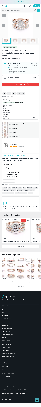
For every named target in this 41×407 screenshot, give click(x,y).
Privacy (16, 393)
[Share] (33, 88)
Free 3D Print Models (7, 334)
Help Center (5, 315)
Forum (3, 369)
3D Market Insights (7, 347)
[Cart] (24, 5)
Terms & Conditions (7, 393)
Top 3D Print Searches (8, 357)
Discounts (4, 337)
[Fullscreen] (4, 15)
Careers (4, 312)
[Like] (8, 88)
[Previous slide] (3, 25)
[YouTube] (6, 399)
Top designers (5, 363)
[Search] (38, 10)
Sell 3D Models (6, 340)
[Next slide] (37, 25)
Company (4, 305)
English (23, 393)
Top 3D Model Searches (8, 353)
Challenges (5, 366)
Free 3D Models (6, 331)
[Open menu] (2, 5)
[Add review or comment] (37, 198)
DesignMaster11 (15, 144)
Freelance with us (6, 350)
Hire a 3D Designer (7, 328)
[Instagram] (10, 399)
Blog (3, 309)
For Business (5, 322)
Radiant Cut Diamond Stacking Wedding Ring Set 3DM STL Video (17, 241)
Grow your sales (6, 344)
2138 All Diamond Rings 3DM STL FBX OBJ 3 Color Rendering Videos (18, 281)
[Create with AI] (20, 5)
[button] (34, 10)
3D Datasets (5, 325)
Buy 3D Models (5, 318)
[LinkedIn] (2, 399)
